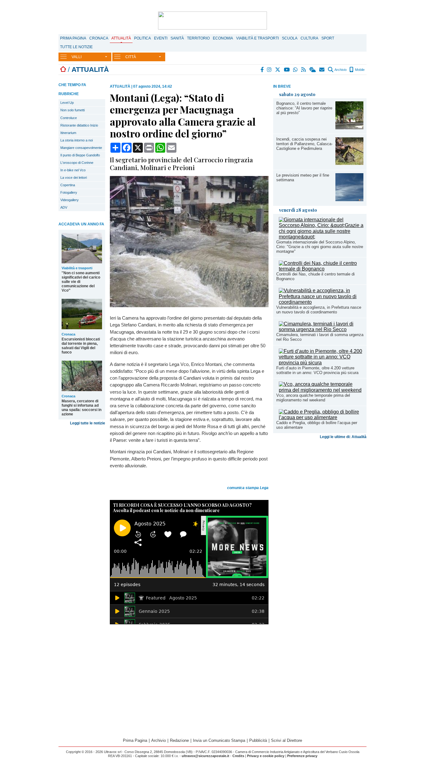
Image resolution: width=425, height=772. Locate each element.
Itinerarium (68, 133)
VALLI (77, 57)
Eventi (160, 38)
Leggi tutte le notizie (87, 423)
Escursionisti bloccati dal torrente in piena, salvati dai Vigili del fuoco (81, 345)
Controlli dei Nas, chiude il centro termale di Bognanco (315, 276)
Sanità (177, 38)
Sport (327, 38)
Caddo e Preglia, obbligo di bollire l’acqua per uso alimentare (316, 425)
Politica (142, 38)
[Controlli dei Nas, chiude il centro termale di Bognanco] (321, 268)
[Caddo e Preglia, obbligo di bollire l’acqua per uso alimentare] (321, 417)
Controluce (68, 118)
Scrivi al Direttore (286, 740)
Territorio (198, 38)
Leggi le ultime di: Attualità (343, 437)
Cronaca (98, 38)
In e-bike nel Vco (73, 170)
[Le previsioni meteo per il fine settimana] (349, 199)
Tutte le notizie (76, 47)
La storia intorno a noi (76, 140)
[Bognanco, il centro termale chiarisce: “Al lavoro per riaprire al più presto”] (349, 127)
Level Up (67, 102)
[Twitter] (278, 70)
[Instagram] (269, 70)
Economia (223, 38)
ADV (63, 207)
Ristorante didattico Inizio (79, 125)
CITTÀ (130, 57)
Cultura (309, 38)
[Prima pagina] (63, 69)
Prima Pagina (73, 38)
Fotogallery (68, 192)
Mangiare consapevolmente (81, 148)
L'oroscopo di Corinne (76, 162)
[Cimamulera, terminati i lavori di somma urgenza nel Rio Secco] (321, 329)
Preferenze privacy (302, 756)
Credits (238, 756)
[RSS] (303, 70)
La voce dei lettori (73, 177)
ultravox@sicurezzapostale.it (205, 756)
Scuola (289, 38)
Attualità (121, 38)
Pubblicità (258, 740)
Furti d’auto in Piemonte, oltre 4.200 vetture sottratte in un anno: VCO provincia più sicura (317, 370)
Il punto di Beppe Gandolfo (80, 155)
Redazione (179, 740)
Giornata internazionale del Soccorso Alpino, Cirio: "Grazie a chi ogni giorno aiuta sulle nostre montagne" (319, 247)
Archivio (340, 70)
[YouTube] (287, 70)
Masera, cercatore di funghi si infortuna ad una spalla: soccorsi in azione (81, 407)
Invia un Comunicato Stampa (219, 740)
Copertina (67, 185)
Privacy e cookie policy (265, 756)
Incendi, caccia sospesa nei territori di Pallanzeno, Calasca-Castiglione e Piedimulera (304, 144)
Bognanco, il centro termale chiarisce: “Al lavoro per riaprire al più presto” (304, 108)
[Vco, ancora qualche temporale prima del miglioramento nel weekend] (321, 390)
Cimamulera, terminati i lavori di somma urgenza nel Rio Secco (319, 337)
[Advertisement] (320, 490)
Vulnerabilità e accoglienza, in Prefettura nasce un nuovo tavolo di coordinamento (318, 309)
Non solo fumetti (72, 110)
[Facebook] (262, 70)
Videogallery (69, 200)
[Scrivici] (322, 70)
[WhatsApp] (295, 70)
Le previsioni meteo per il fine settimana (302, 177)
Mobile (359, 70)
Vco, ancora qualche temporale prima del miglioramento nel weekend (313, 397)
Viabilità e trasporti (257, 38)
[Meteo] (312, 70)
